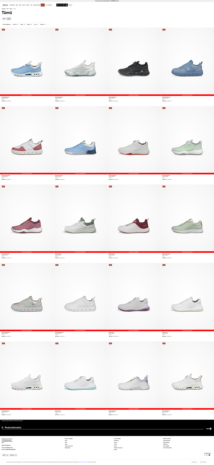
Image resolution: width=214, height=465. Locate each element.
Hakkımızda (116, 440)
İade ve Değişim (166, 446)
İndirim (42, 5)
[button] (57, 5)
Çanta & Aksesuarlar (69, 446)
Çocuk (23, 5)
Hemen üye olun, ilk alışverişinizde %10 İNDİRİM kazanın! (107, 0)
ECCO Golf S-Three (59, 175)
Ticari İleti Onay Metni (167, 447)
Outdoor (27, 5)
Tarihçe (115, 442)
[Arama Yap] (46, 5)
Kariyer (115, 446)
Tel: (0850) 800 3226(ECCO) (10, 449)
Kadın (17, 5)
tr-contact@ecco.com (8, 447)
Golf (31, 5)
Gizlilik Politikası (166, 442)
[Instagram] (206, 455)
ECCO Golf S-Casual (166, 254)
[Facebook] (204, 455)
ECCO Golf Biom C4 (5, 97)
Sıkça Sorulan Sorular (118, 447)
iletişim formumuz (7, 440)
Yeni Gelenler (12, 5)
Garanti (115, 444)
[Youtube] (209, 455)
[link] (63, 5)
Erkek (20, 5)
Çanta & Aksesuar (36, 5)
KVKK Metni (165, 444)
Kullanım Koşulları (166, 440)
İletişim (115, 449)
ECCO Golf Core (58, 254)
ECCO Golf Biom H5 (59, 97)
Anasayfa (3, 8)
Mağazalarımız (68, 447)
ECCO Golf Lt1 (111, 332)
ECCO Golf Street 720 (166, 97)
